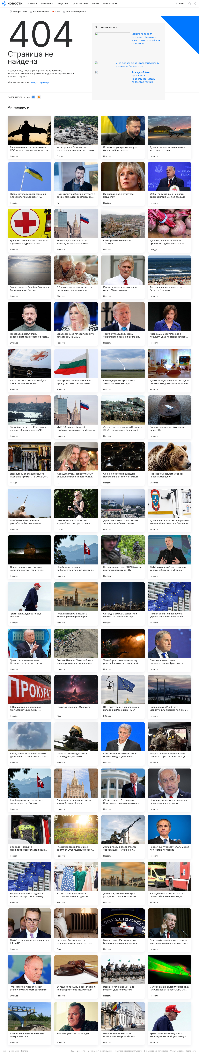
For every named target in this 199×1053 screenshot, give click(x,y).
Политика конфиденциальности (128, 1051)
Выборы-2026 (20, 11)
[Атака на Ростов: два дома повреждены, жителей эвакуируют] (76, 744)
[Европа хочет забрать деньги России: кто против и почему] (29, 884)
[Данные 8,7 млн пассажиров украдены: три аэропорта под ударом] (123, 884)
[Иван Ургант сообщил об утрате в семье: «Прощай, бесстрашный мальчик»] (76, 184)
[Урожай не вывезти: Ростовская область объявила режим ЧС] (29, 417)
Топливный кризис (76, 11)
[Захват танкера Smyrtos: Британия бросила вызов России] (29, 277)
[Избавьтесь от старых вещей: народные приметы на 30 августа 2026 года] (29, 464)
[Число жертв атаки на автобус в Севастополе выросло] (29, 370)
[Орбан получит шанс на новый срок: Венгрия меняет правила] (169, 184)
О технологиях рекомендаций (100, 1051)
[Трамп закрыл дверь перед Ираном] (29, 604)
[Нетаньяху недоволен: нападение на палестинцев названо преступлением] (169, 790)
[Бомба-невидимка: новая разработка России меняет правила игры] (29, 510)
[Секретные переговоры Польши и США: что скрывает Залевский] (123, 417)
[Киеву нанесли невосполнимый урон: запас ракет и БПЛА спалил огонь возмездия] (29, 744)
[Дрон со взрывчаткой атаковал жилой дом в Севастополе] (123, 510)
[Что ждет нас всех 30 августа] (76, 697)
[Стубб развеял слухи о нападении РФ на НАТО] (29, 930)
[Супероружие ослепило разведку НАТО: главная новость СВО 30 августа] (169, 977)
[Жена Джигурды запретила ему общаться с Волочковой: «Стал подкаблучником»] (76, 464)
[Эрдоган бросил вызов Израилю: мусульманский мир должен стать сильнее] (169, 930)
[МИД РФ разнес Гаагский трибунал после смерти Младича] (76, 417)
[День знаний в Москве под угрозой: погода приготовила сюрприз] (76, 510)
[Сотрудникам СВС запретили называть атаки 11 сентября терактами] (123, 604)
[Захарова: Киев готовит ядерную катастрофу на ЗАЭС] (76, 324)
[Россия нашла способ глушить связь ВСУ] (169, 417)
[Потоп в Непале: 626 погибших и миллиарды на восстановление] (76, 650)
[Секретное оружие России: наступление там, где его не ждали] (29, 557)
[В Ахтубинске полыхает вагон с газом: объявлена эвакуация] (169, 884)
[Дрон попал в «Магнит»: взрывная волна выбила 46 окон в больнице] (169, 510)
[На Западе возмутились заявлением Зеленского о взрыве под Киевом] (29, 324)
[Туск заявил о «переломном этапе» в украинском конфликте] (29, 977)
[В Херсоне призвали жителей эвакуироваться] (29, 1023)
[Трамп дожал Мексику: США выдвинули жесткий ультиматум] (169, 1023)
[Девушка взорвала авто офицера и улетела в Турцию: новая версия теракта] (29, 231)
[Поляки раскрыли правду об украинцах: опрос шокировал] (169, 604)
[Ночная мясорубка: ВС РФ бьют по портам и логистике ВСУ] (123, 557)
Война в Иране (41, 11)
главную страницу (39, 82)
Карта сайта (191, 1051)
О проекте (81, 1051)
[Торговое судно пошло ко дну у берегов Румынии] (169, 277)
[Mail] (4, 3)
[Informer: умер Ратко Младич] (76, 1023)
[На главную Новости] (14, 3)
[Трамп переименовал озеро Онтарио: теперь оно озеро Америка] (29, 650)
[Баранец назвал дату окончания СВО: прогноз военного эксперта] (29, 137)
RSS (72, 1051)
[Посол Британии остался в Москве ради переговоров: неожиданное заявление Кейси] (76, 604)
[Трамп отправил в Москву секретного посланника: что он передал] (123, 324)
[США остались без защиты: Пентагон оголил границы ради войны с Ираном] (123, 790)
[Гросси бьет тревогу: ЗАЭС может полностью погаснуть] (169, 837)
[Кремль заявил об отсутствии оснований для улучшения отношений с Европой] (123, 744)
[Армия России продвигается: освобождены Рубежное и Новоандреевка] (123, 837)
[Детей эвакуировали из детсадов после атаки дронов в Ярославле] (169, 370)
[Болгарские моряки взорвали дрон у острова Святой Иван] (76, 370)
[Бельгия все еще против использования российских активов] (123, 1023)
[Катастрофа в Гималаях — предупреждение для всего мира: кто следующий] (76, 137)
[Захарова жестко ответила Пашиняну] (123, 184)
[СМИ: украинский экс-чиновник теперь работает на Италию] (169, 557)
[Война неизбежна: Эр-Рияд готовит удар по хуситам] (123, 977)
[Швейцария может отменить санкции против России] (29, 790)
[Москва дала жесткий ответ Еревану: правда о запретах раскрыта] (76, 231)
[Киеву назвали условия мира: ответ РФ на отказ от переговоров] (123, 277)
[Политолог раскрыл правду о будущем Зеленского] (123, 137)
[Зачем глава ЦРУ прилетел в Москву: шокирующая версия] (123, 930)
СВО (57, 11)
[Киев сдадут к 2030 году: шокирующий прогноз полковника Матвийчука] (169, 697)
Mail (4, 1051)
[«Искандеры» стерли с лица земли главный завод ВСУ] (123, 370)
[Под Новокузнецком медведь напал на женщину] (169, 464)
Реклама (24, 1051)
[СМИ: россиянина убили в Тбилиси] (123, 231)
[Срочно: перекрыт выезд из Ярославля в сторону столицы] (123, 464)
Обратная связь (177, 1051)
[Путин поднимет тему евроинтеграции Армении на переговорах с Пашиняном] (169, 650)
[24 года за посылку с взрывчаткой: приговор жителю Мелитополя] (76, 977)
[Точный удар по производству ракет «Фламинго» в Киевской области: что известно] (123, 650)
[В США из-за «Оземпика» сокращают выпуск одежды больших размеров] (76, 884)
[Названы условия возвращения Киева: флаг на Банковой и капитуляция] (29, 184)
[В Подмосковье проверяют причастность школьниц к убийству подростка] (29, 697)
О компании (14, 1051)
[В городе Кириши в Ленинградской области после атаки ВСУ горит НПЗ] (29, 837)
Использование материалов (156, 1051)
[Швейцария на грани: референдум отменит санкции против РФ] (76, 557)
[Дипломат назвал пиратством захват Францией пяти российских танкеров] (76, 790)
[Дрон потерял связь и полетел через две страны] (169, 137)
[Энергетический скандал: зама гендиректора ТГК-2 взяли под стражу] (169, 744)
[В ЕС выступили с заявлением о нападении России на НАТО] (123, 697)
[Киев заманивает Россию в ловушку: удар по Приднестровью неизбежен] (169, 324)
